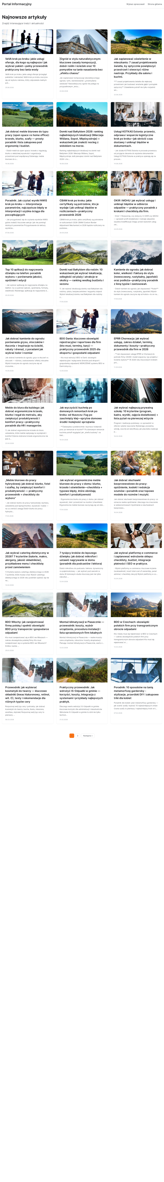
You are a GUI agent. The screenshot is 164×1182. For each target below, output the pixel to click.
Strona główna (155, 4)
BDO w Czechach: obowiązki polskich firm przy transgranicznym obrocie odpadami (136, 625)
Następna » (88, 736)
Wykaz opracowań (135, 4)
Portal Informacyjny (17, 4)
